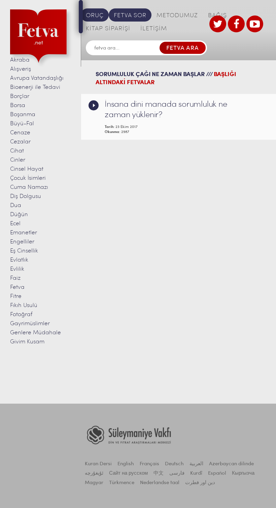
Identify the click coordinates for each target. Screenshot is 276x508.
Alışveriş (20, 69)
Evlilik (17, 269)
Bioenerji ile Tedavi (35, 87)
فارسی (176, 473)
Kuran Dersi (98, 464)
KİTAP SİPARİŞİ (108, 29)
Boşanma (22, 114)
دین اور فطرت (200, 482)
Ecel (15, 224)
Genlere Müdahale (35, 333)
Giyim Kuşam (27, 342)
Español (217, 473)
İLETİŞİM (153, 29)
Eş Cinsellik (24, 251)
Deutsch (174, 464)
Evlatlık (19, 260)
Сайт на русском (128, 473)
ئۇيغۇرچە (94, 473)
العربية (196, 464)
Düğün (19, 214)
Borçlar (19, 96)
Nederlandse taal (159, 482)
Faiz (15, 278)
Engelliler (22, 242)
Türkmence (121, 482)
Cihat (17, 151)
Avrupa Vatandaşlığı (37, 78)
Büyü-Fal (22, 124)
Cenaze (20, 133)
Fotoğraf (21, 314)
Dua (15, 205)
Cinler (17, 160)
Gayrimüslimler (30, 324)
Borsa (17, 105)
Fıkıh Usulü (23, 305)
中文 (158, 473)
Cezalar (20, 142)
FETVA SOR (130, 16)
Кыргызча (243, 473)
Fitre (16, 296)
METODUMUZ (177, 16)
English (125, 464)
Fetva (17, 287)
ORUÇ (95, 16)
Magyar (94, 482)
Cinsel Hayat (26, 169)
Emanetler (23, 233)
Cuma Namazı (29, 187)
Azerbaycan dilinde (231, 464)
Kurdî (196, 473)
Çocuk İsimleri (28, 178)
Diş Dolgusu (25, 196)
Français (149, 464)
